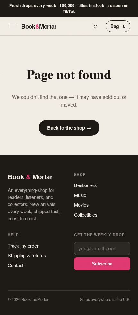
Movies (81, 204)
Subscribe (102, 263)
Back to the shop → (69, 127)
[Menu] (13, 26)
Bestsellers (85, 185)
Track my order (23, 245)
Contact (15, 265)
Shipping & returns (27, 255)
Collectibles (85, 214)
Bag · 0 (117, 26)
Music (80, 195)
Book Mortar (38, 26)
